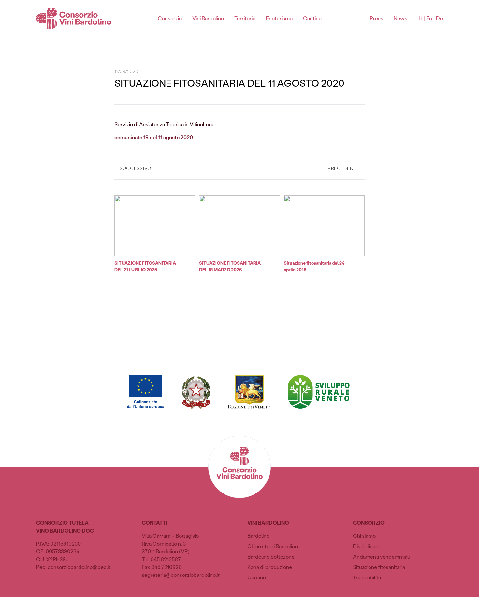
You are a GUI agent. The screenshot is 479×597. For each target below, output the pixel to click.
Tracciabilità (367, 577)
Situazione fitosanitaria (379, 566)
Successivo (135, 168)
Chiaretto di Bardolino (272, 546)
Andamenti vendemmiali (381, 556)
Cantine (312, 18)
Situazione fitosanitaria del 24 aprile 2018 (314, 266)
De (439, 18)
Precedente (343, 168)
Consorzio (170, 18)
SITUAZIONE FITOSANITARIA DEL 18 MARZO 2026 (230, 266)
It (420, 18)
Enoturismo (279, 18)
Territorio (244, 18)
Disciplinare (366, 546)
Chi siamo (364, 535)
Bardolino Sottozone (271, 556)
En (429, 18)
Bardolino (258, 535)
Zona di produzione (269, 566)
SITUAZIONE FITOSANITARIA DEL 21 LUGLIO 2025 (145, 266)
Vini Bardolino (208, 18)
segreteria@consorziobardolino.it (181, 574)
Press (376, 18)
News (400, 18)
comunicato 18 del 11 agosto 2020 (153, 137)
